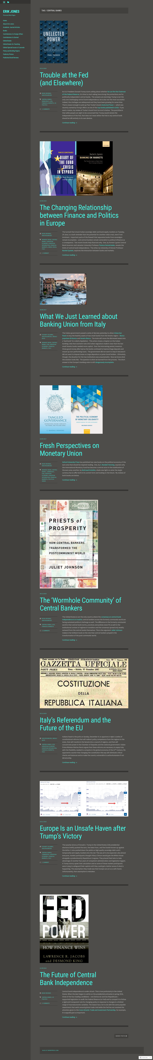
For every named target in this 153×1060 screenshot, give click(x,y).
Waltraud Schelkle (89, 470)
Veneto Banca (85, 338)
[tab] (4, 2)
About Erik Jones (8, 24)
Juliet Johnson (116, 630)
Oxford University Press (70, 462)
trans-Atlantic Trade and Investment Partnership (97, 1010)
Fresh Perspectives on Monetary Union (69, 449)
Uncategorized (47, 95)
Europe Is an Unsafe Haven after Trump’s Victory (83, 832)
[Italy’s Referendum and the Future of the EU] (84, 684)
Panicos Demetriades (107, 245)
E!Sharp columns (47, 334)
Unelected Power (107, 105)
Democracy (45, 101)
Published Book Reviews (11, 58)
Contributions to (13, 34)
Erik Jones (11, 11)
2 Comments (46, 109)
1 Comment (45, 253)
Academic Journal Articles (11, 27)
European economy (48, 746)
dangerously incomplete (104, 362)
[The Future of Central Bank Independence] (84, 929)
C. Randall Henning (107, 465)
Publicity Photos (8, 54)
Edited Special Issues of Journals (14, 47)
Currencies (50, 471)
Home (5, 20)
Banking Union (46, 239)
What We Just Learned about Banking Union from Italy (78, 320)
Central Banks (47, 99)
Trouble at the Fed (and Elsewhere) (64, 79)
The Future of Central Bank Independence (68, 979)
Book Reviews (46, 93)
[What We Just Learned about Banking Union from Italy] (84, 289)
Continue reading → (69, 122)
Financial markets (48, 103)
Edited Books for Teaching (11, 44)
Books (5, 31)
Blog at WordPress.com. (50, 1050)
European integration (49, 748)
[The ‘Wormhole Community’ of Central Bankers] (84, 544)
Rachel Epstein (67, 250)
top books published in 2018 (108, 107)
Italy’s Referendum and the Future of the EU (75, 724)
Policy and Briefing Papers (11, 51)
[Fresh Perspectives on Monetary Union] (84, 409)
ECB (51, 101)
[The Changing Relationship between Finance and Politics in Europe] (84, 168)
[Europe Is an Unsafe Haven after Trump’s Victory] (84, 799)
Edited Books (7, 41)
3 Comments (46, 1003)
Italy (43, 249)
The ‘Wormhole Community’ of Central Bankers (80, 604)
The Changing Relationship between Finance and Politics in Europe (79, 215)
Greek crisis (52, 247)
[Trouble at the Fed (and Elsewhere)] (84, 42)
